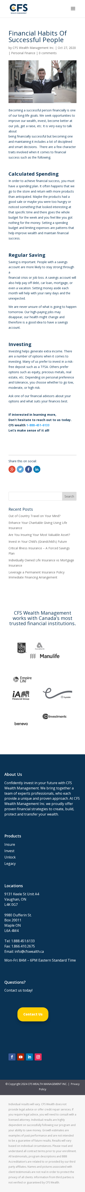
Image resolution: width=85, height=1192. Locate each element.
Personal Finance (23, 53)
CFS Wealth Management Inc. (33, 48)
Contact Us (32, 1014)
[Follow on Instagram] (38, 1056)
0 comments (48, 53)
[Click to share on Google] (11, 469)
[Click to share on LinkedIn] (36, 469)
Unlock (10, 857)
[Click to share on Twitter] (20, 469)
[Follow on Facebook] (11, 1056)
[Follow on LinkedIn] (29, 1056)
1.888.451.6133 (23, 941)
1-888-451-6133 (37, 425)
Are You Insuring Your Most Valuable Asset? (39, 535)
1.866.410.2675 (23, 946)
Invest (9, 850)
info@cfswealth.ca (29, 951)
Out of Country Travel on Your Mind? (34, 516)
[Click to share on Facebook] (28, 469)
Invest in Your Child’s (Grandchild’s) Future (37, 541)
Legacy (10, 863)
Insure (9, 844)
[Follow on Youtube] (20, 1056)
